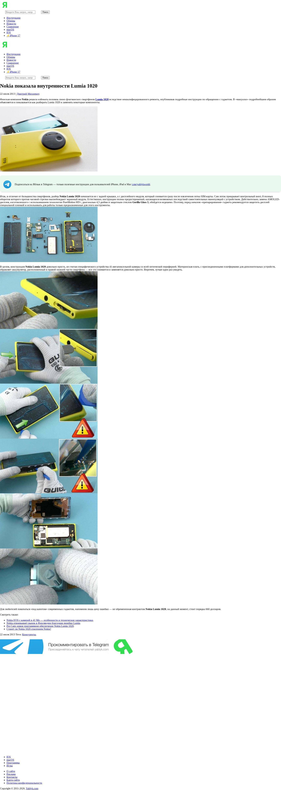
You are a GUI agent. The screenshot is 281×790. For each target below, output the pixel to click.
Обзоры (11, 20)
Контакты (12, 777)
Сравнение (13, 26)
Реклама (11, 774)
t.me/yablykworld (141, 184)
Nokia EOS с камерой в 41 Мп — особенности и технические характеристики (50, 620)
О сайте (11, 771)
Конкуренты (29, 634)
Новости (11, 23)
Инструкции (13, 17)
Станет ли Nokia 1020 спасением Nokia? (29, 629)
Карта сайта (13, 780)
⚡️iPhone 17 (13, 35)
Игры (10, 765)
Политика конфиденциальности (24, 783)
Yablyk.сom (32, 788)
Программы (13, 762)
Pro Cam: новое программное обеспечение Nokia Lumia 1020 (40, 626)
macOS (10, 29)
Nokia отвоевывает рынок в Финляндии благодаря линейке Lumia (43, 623)
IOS (9, 32)
